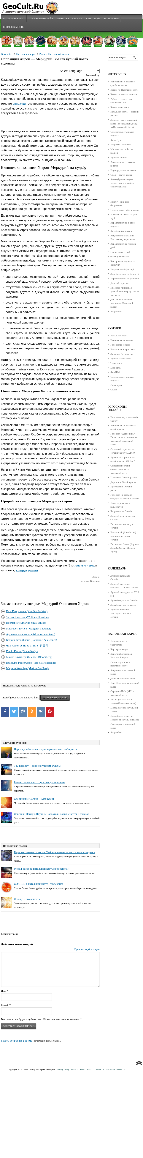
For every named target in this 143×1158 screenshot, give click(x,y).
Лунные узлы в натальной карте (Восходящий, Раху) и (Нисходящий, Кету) (124, 123)
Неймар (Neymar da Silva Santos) (26, 622)
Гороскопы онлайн (120, 344)
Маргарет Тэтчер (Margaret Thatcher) (28, 628)
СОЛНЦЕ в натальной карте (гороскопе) (38, 883)
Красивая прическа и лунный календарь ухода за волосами (124, 291)
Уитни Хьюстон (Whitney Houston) (27, 617)
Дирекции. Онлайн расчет (123, 482)
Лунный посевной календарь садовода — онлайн (122, 613)
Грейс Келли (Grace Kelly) (22, 651)
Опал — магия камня (121, 174)
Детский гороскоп (119, 283)
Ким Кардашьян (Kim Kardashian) (26, 611)
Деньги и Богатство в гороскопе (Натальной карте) (122, 303)
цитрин (33, 570)
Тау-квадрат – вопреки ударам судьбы (37, 765)
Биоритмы (115, 367)
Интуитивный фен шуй (122, 269)
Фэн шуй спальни (119, 256)
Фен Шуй (115, 372)
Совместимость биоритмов (124, 210)
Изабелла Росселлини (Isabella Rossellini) (31, 662)
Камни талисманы (119, 107)
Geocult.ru (7, 54)
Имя (4, 991)
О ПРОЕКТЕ (98, 1069)
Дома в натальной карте (122, 678)
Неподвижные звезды (121, 340)
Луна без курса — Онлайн (124, 600)
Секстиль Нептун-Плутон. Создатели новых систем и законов (51, 813)
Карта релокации (119, 649)
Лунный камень (118, 157)
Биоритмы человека (120, 144)
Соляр (113, 389)
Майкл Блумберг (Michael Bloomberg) (29, 656)
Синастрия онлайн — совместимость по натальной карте (121, 469)
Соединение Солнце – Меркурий (34, 798)
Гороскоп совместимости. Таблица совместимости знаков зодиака (54, 852)
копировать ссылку (55, 697)
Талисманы (111, 18)
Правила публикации (87, 949)
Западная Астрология (121, 353)
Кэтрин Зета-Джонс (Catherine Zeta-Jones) (31, 639)
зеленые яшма (84, 565)
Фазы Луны (116, 140)
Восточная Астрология (122, 349)
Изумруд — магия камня (123, 170)
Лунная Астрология (69, 18)
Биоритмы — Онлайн (121, 511)
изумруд (21, 570)
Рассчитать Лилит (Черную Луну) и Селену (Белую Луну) (124, 548)
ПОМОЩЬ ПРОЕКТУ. (115, 1069)
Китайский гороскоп (121, 231)
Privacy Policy (63, 1069)
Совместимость (13, 26)
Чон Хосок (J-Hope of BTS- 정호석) (27, 645)
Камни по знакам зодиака (123, 94)
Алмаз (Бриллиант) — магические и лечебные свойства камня (122, 183)
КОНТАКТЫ (85, 1069)
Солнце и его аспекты (27, 898)
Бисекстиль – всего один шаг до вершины (39, 782)
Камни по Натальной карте (124, 89)
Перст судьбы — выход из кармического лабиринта (45, 749)
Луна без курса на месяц (123, 604)
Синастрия (116, 385)
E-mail (6, 1005)
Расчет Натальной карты (54, 54)
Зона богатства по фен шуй (124, 273)
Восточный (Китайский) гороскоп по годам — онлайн (123, 536)
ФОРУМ (74, 1069)
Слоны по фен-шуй (120, 252)
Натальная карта (13, 18)
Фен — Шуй (93, 18)
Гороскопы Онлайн (40, 18)
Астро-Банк (116, 311)
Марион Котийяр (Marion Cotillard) (27, 668)
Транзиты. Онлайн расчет (123, 477)
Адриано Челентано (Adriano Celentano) (30, 634)
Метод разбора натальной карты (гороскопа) (41, 868)
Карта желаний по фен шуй (124, 278)
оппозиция (20, 103)
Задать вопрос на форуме (16, 1040)
